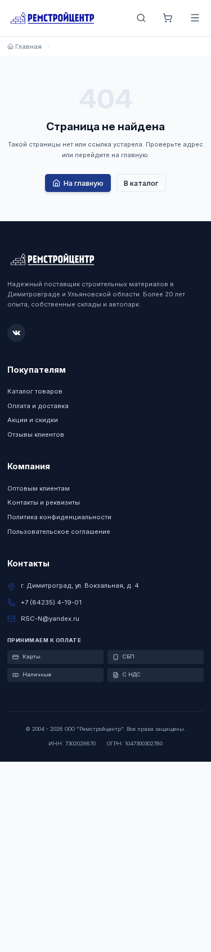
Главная (28, 47)
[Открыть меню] (195, 18)
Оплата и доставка (38, 406)
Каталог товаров (34, 391)
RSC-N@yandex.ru (50, 619)
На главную (84, 183)
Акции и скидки (32, 420)
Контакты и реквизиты (43, 502)
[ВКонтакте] (16, 333)
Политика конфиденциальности (59, 517)
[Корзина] (168, 18)
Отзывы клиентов (35, 434)
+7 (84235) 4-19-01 (51, 602)
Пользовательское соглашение (58, 532)
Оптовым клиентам (38, 488)
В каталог (141, 183)
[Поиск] (141, 18)
